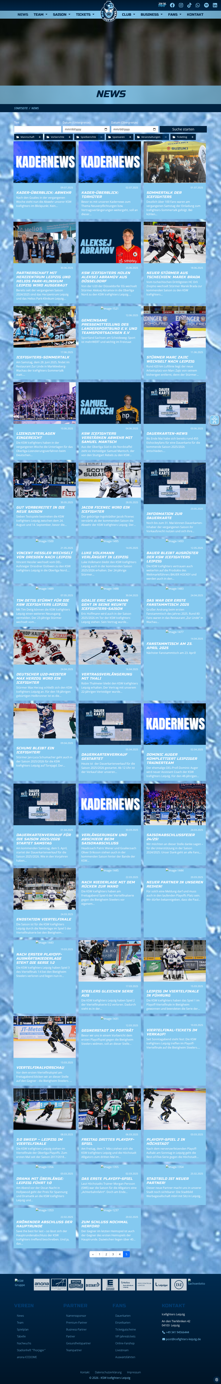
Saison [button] (60, 14)
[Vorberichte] (69, 137)
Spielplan (22, 1329)
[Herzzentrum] (144, 1284)
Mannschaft (27, 137)
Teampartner (74, 1350)
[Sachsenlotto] (197, 1282)
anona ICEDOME (27, 1357)
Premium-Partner (76, 1322)
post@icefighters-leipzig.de (183, 1339)
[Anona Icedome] (76, 1284)
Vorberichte (57, 137)
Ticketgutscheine (125, 1329)
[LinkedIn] (216, 5)
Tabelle (21, 1336)
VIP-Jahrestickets (125, 1336)
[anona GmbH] (42, 1284)
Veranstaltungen (150, 137)
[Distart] (93, 1284)
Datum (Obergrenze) (124, 122)
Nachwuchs (24, 1343)
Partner (70, 1336)
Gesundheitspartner (78, 1343)
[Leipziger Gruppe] (162, 1284)
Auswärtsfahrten (125, 1357)
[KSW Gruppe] (23, 1282)
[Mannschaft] (39, 137)
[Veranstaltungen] (165, 137)
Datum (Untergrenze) (76, 122)
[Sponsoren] (130, 137)
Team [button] (39, 14)
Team (20, 1322)
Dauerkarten (123, 1316)
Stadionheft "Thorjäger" (31, 1350)
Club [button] (127, 14)
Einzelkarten (122, 1322)
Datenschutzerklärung (108, 1372)
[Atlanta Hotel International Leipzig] (59, 1284)
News (23, 14)
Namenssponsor (76, 1316)
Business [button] (150, 14)
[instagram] (181, 5)
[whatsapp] (198, 5)
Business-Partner (76, 1329)
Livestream (122, 1350)
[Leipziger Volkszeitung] (179, 1284)
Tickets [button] (84, 14)
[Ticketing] (192, 137)
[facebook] (173, 5)
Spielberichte (88, 137)
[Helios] (127, 1284)
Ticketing (181, 137)
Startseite (21, 108)
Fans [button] (173, 14)
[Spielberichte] (101, 137)
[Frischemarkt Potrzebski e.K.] (110, 1284)
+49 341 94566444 (177, 1332)
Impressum (134, 1372)
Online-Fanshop (125, 1343)
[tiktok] (190, 5)
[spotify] (207, 5)
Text (17, 122)
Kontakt (195, 14)
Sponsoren (118, 137)
